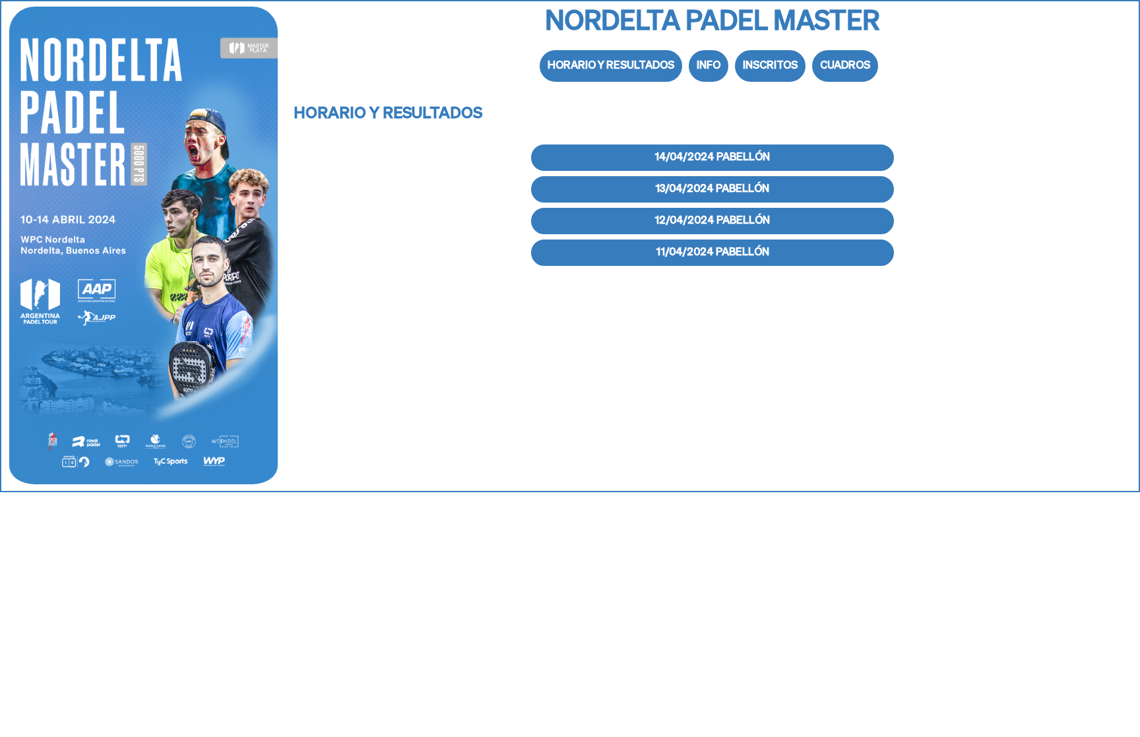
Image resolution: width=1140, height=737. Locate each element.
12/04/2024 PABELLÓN (712, 221)
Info (708, 66)
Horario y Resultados (611, 66)
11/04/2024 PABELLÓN (712, 252)
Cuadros (845, 66)
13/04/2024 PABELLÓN (712, 189)
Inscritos (770, 66)
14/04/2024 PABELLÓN (712, 157)
